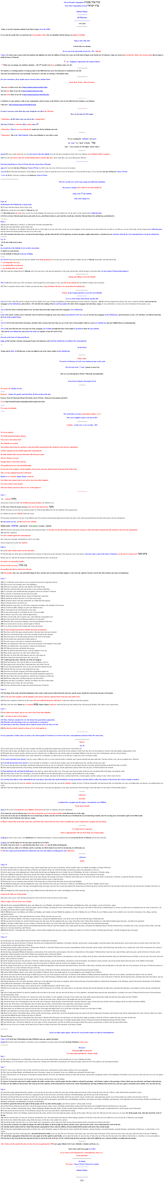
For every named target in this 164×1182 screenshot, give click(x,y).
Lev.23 (3, 154)
